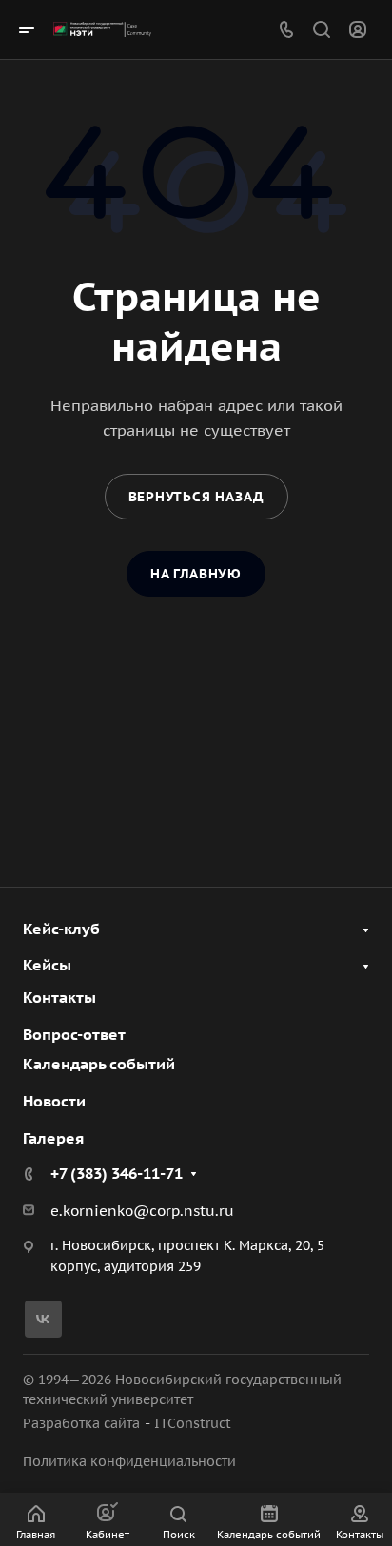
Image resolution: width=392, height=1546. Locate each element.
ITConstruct (192, 1423)
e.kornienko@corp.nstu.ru (142, 1211)
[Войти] (357, 30)
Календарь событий (99, 1063)
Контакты (59, 997)
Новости (54, 1100)
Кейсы (47, 964)
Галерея (53, 1137)
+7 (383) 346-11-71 (116, 1173)
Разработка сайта (81, 1423)
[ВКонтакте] (43, 1319)
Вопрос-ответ (74, 1034)
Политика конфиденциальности (129, 1461)
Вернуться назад (196, 496)
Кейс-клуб (61, 928)
